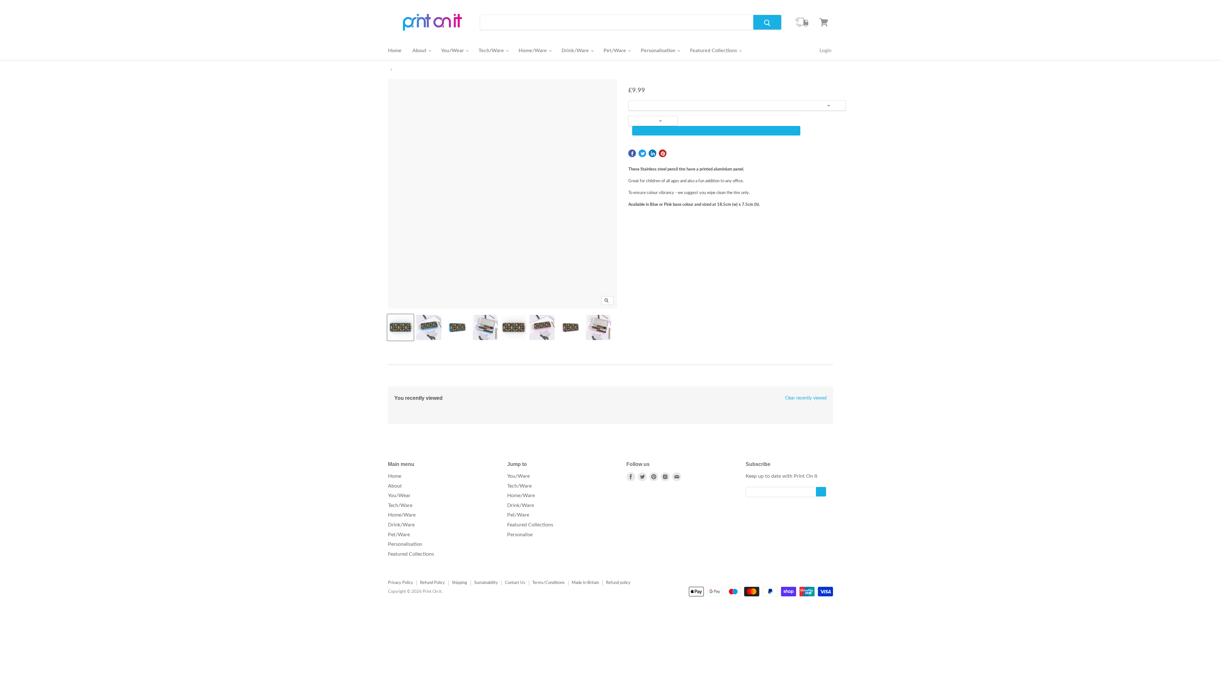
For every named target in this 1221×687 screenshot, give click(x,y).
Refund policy (618, 583)
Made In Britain (585, 583)
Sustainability (486, 583)
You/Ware (518, 476)
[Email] (676, 476)
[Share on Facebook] (632, 153)
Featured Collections (714, 50)
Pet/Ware (615, 50)
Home (395, 50)
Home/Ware (533, 50)
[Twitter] (642, 476)
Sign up (821, 491)
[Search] (767, 22)
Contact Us (515, 583)
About (420, 50)
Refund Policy (432, 583)
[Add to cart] (716, 130)
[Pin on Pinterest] (662, 153)
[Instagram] (665, 476)
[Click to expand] (607, 300)
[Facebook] (630, 476)
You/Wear (453, 50)
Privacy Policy (400, 583)
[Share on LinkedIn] (652, 153)
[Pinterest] (653, 476)
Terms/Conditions (548, 583)
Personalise (520, 534)
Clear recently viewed (806, 398)
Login (825, 50)
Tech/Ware (492, 50)
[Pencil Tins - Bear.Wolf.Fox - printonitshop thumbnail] (400, 327)
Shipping (459, 583)
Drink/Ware (576, 50)
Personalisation (659, 50)
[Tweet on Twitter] (642, 153)
